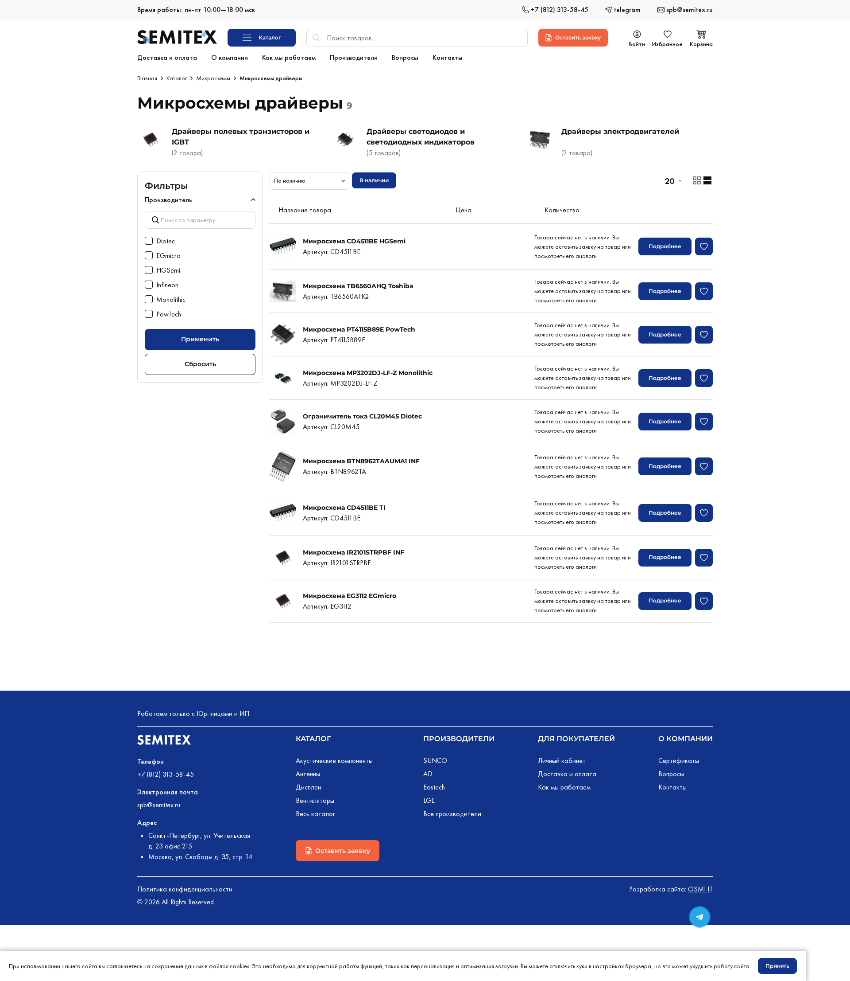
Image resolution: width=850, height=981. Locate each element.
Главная (147, 78)
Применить (200, 339)
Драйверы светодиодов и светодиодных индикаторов (421, 136)
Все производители (452, 813)
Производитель (168, 199)
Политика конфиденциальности (184, 889)
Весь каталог (315, 813)
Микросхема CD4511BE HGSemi (354, 241)
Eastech (434, 787)
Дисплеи (308, 787)
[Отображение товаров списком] (707, 180)
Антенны (308, 773)
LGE (429, 800)
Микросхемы (213, 78)
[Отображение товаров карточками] (697, 180)
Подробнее (665, 246)
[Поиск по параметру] (200, 220)
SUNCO (435, 760)
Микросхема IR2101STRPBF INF (353, 552)
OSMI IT (700, 889)
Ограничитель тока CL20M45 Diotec (362, 416)
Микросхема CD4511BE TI (344, 508)
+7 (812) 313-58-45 (165, 774)
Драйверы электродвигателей (620, 131)
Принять (777, 965)
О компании (685, 739)
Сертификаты (678, 760)
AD (428, 773)
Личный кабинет (562, 760)
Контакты (672, 787)
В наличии (374, 180)
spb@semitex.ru (158, 804)
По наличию (289, 180)
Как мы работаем (564, 787)
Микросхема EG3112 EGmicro (349, 596)
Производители (459, 739)
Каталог (176, 78)
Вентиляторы (315, 800)
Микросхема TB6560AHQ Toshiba (358, 286)
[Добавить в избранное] (704, 246)
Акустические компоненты (334, 760)
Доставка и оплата (567, 773)
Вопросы (671, 773)
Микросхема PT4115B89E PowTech (359, 329)
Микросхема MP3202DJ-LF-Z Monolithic (368, 373)
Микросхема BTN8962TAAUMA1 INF (361, 461)
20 (669, 181)
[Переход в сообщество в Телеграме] (700, 917)
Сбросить (200, 364)
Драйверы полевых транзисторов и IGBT (240, 136)
